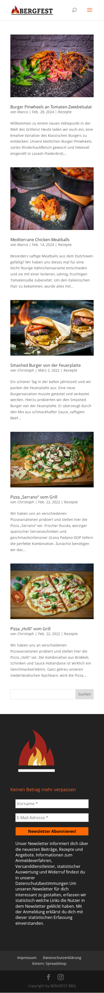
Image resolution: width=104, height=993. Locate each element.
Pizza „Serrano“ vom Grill (33, 497)
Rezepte (65, 111)
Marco (22, 111)
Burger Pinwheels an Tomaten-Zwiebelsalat (51, 107)
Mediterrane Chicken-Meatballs (40, 239)
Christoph (25, 370)
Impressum (26, 957)
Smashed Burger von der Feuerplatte (45, 365)
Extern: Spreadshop (49, 963)
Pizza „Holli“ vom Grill (30, 629)
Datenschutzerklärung (62, 957)
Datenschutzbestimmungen (41, 883)
